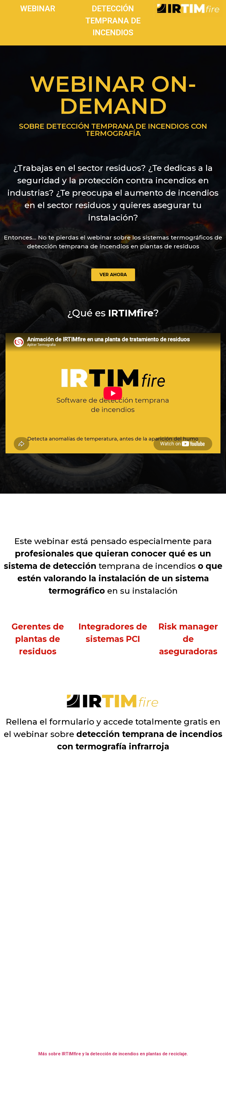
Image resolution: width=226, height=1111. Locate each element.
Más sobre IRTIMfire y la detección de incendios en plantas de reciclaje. (113, 1053)
